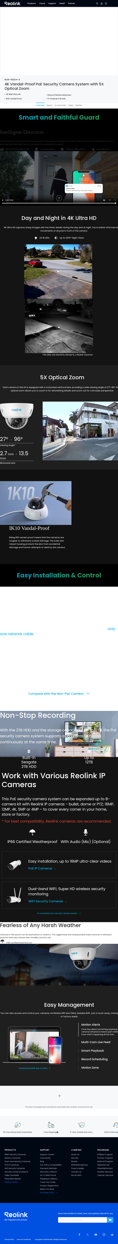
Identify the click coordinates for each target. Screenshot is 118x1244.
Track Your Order (48, 1182)
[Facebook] (79, 1234)
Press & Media (77, 1168)
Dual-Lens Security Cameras (17, 1161)
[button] (32, 4)
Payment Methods (48, 1168)
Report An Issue (47, 1189)
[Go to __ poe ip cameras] (14, 864)
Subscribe (110, 1220)
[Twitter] (87, 1234)
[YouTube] (95, 1234)
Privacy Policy (9, 1239)
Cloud (42, 3)
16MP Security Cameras (15, 1154)
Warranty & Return (48, 1172)
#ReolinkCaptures (79, 1165)
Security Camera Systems (16, 1172)
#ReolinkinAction (105, 1168)
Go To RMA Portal (48, 1175)
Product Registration (49, 1186)
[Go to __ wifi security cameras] (14, 895)
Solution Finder (11, 1182)
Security (74, 1158)
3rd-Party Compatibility (51, 1165)
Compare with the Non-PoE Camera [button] (55, 694)
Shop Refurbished (13, 1179)
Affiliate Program (105, 1154)
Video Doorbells (12, 1175)
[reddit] (112, 1234)
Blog (42, 1161)
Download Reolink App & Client (33, 1068)
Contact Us (76, 1172)
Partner (71, 3)
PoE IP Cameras (40, 868)
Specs (49, 105)
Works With (76, 1175)
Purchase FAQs (47, 1192)
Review (78, 105)
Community (45, 1158)
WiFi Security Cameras (45, 901)
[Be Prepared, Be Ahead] (13, 3)
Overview (40, 105)
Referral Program (105, 1161)
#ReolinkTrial (103, 1165)
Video (70, 105)
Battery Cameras (12, 1158)
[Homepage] (16, 1214)
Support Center (47, 1154)
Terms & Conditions (24, 1239)
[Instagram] (104, 1234)
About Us (75, 1154)
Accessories (60, 105)
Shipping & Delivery (48, 1179)
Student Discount (105, 1172)
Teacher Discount (105, 1175)
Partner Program (105, 1158)
